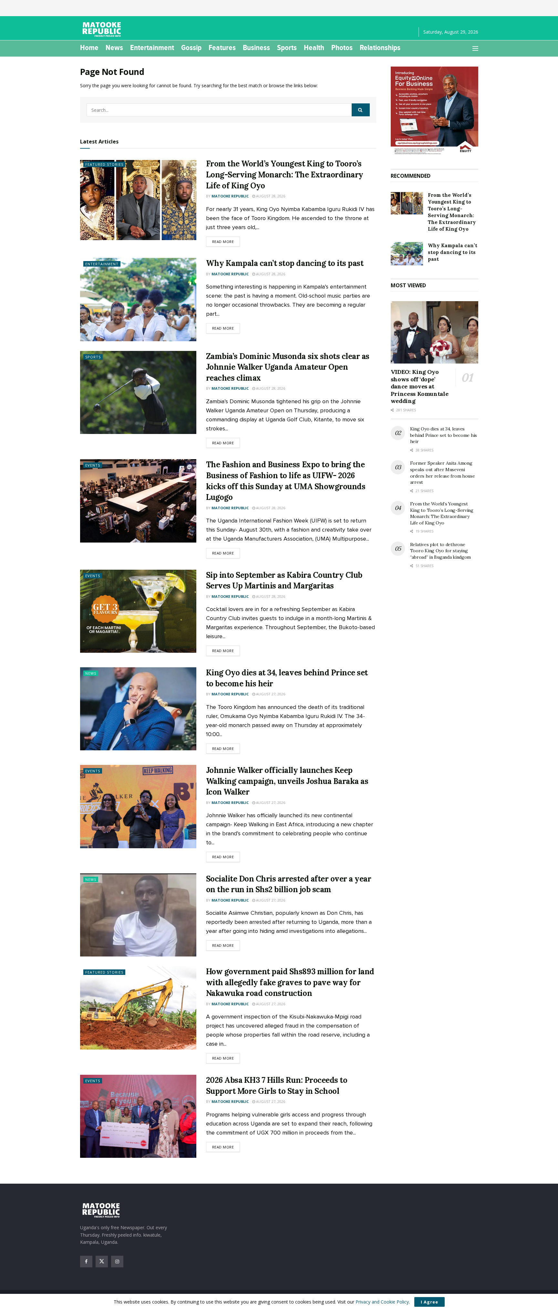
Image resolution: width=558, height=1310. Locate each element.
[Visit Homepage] (102, 29)
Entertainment (152, 47)
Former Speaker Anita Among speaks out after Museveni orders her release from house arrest (442, 472)
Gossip (191, 47)
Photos (342, 47)
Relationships (380, 47)
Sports (287, 47)
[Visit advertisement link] (434, 111)
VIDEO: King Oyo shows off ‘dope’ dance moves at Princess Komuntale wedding (420, 386)
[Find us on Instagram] (117, 1261)
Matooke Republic (230, 196)
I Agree (429, 1302)
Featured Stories (104, 164)
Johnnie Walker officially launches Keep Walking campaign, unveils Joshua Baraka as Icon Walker (287, 781)
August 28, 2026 (270, 196)
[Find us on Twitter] (102, 1261)
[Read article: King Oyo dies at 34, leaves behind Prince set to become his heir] (138, 708)
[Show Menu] (475, 48)
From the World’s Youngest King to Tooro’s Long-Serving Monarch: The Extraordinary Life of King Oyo (284, 174)
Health (314, 47)
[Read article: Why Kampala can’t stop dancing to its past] (138, 299)
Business (256, 47)
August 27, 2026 (270, 694)
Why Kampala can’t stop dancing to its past (285, 263)
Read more (226, 241)
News (114, 47)
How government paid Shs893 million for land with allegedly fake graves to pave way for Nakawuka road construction (290, 982)
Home (89, 47)
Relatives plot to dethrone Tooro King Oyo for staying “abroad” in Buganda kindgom (440, 551)
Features (222, 47)
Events (92, 465)
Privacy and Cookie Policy (382, 1302)
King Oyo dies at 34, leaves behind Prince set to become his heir (443, 435)
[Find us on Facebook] (86, 1261)
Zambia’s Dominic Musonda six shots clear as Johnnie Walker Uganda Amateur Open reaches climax (287, 367)
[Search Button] (361, 109)
